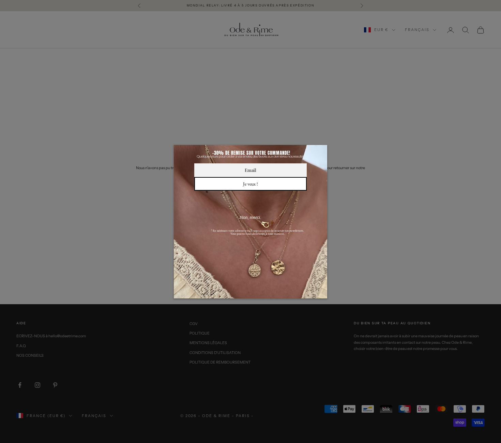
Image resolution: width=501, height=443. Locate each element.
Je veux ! (250, 184)
